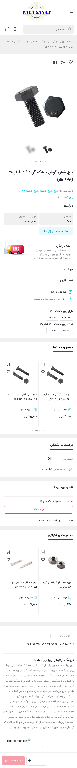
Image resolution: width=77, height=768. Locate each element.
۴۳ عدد (53, 331)
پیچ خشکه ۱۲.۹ (29, 191)
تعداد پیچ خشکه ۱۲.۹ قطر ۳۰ (56, 324)
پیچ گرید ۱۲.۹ (40, 42)
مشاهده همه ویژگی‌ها (56, 231)
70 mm (52, 317)
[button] (44, 430)
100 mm (66, 317)
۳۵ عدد (66, 331)
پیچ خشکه (46, 191)
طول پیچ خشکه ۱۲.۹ (61, 311)
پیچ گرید (55, 42)
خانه (71, 42)
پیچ (64, 42)
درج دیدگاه (38, 510)
